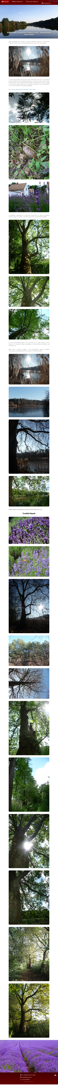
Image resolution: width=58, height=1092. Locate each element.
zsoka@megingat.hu (27, 1077)
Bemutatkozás (47, 3)
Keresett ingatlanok (32, 1)
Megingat (6, 1)
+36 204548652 (26, 1079)
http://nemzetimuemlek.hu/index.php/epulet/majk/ (22, 89)
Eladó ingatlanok (18, 1)
